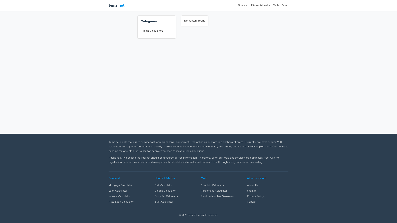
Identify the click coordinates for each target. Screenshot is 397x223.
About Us (252, 185)
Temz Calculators (153, 30)
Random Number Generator (217, 196)
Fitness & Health (260, 5)
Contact (251, 201)
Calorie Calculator (165, 190)
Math (276, 5)
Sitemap (251, 190)
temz (116, 5)
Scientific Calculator (212, 185)
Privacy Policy (255, 196)
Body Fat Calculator (166, 196)
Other (285, 5)
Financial (243, 5)
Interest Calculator (119, 196)
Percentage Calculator (214, 190)
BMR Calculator (164, 201)
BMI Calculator (163, 185)
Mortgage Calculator (121, 185)
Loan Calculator (118, 190)
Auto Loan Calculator (121, 201)
